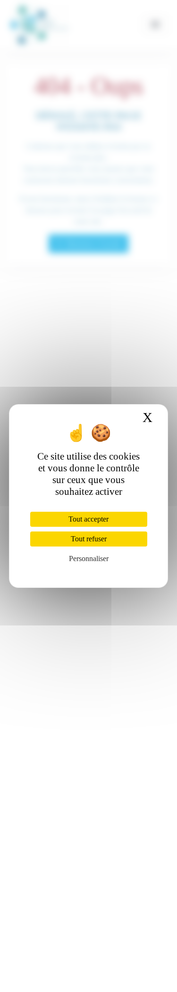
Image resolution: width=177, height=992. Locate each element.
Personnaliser (89, 558)
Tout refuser (89, 539)
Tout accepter (88, 519)
